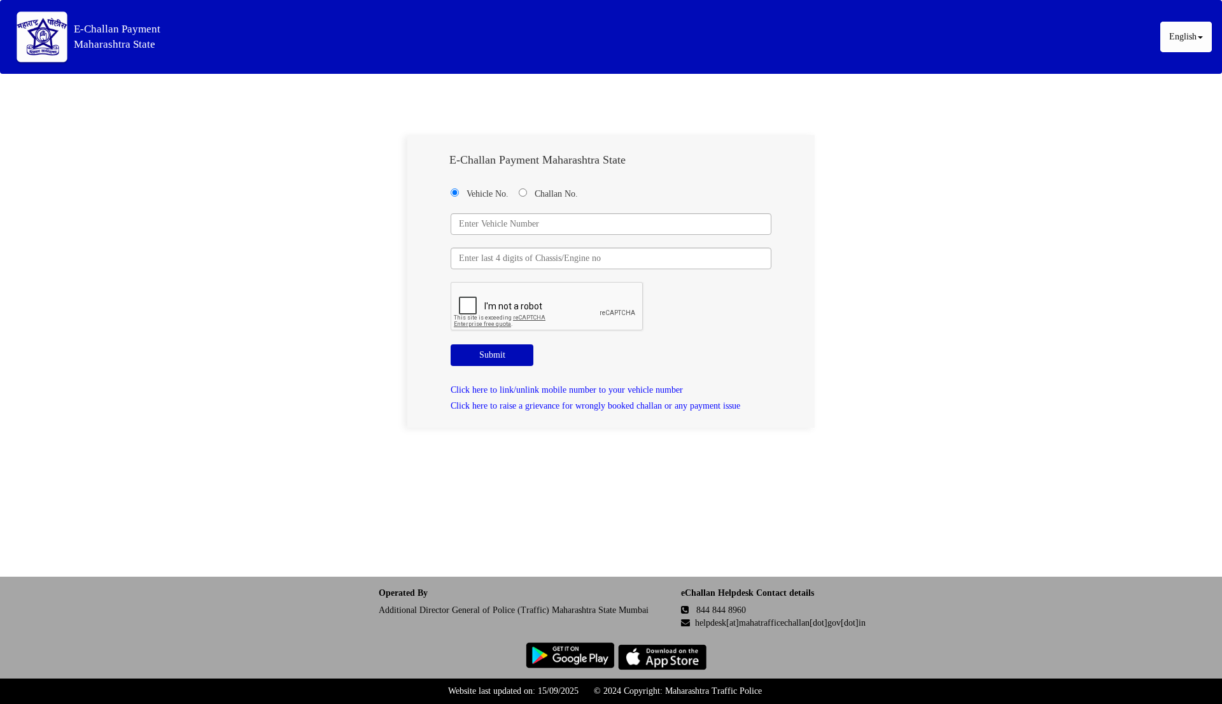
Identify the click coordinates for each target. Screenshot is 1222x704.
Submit (492, 355)
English (1183, 36)
